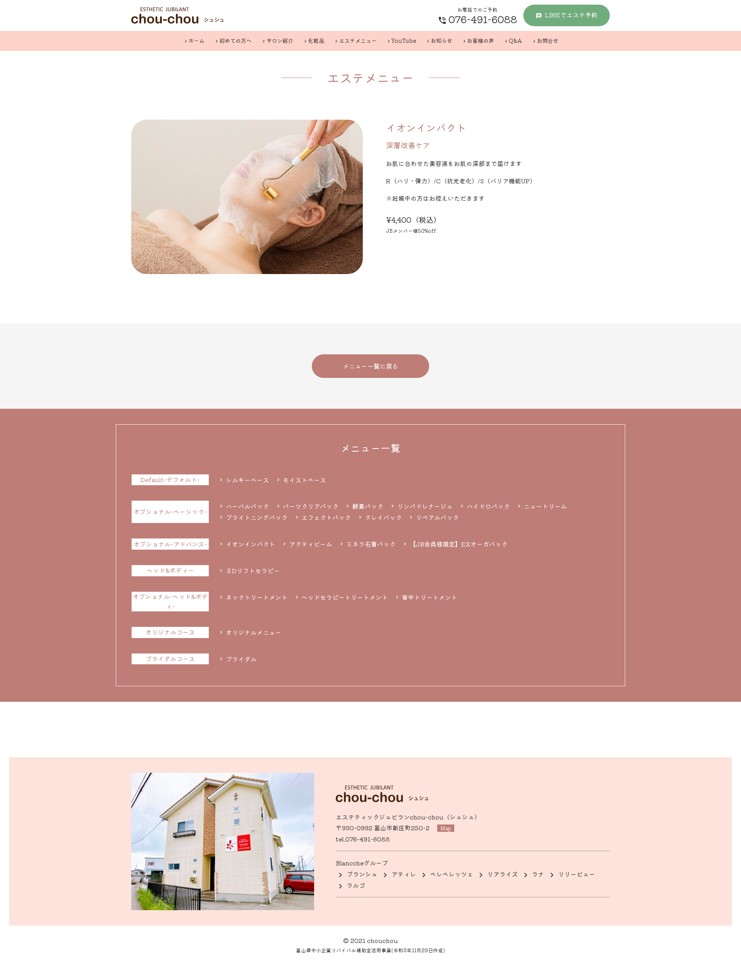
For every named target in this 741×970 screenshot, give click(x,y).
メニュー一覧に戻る (370, 366)
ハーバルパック (246, 506)
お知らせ (441, 40)
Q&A (515, 40)
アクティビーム (310, 543)
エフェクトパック (325, 517)
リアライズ (502, 874)
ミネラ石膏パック (370, 543)
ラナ (538, 874)
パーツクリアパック (309, 506)
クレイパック (382, 517)
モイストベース (303, 479)
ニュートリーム (544, 506)
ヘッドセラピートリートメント (344, 597)
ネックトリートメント (256, 597)
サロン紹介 (279, 40)
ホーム (196, 40)
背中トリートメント (428, 597)
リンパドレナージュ (424, 506)
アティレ (403, 874)
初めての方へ (235, 40)
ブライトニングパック (256, 517)
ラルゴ (356, 885)
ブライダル (240, 659)
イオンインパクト (249, 543)
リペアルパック (436, 517)
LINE (571, 14)
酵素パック (367, 506)
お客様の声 (480, 40)
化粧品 (316, 40)
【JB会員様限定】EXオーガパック (458, 543)
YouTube (403, 40)
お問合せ (547, 40)
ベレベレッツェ (451, 874)
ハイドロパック (487, 506)
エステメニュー (358, 40)
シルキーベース (246, 479)
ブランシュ (362, 874)
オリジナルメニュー (252, 632)
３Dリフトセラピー (252, 570)
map (445, 828)
